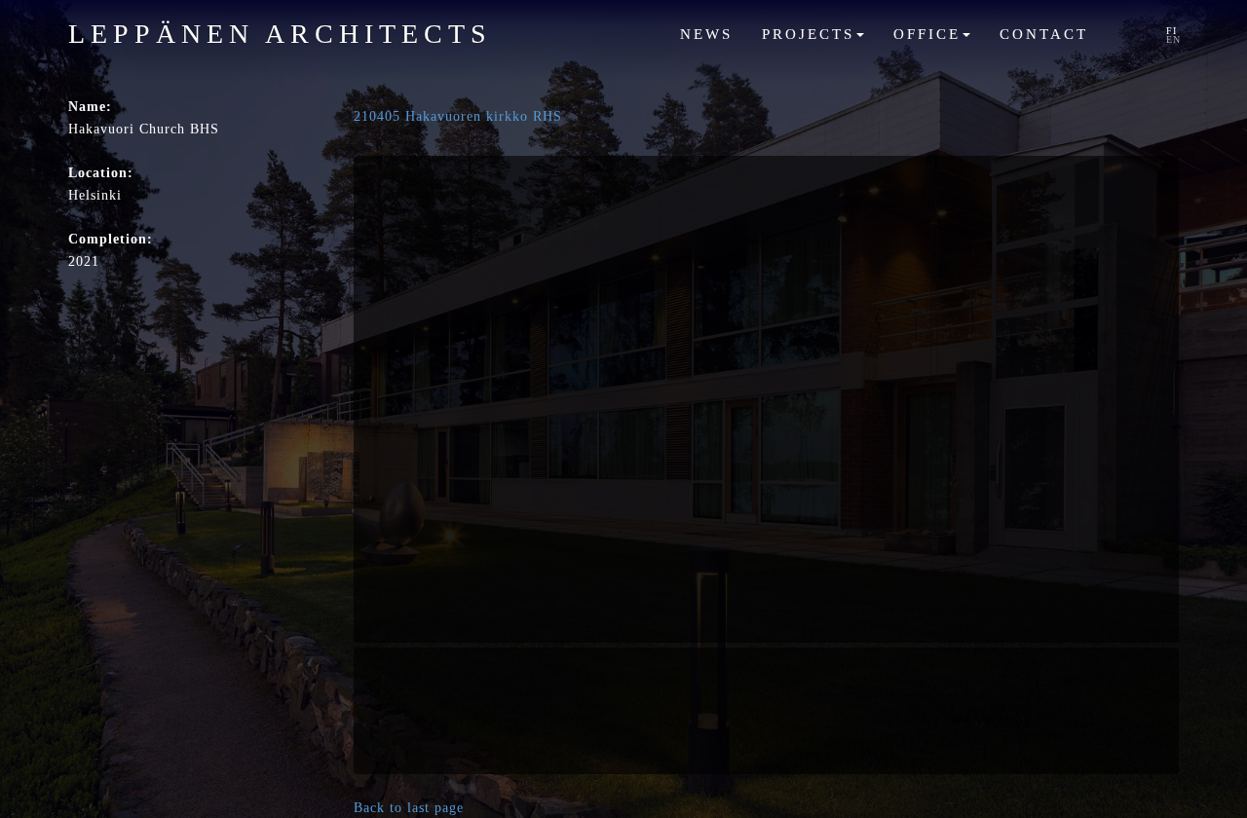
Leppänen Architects (280, 34)
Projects (811, 33)
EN (1173, 39)
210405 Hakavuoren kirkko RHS (458, 116)
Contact (1044, 33)
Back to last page (409, 807)
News (706, 33)
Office (930, 33)
